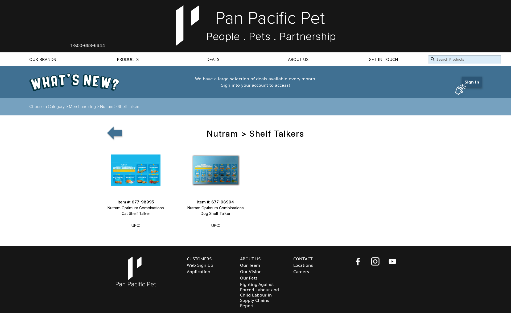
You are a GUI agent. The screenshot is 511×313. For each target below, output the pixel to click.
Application (198, 271)
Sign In (472, 82)
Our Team (250, 265)
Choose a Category (47, 107)
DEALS (213, 59)
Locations (303, 265)
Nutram (106, 107)
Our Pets (249, 278)
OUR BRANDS (42, 59)
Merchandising (82, 107)
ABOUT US (298, 59)
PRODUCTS (128, 59)
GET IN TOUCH (383, 59)
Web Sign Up (200, 265)
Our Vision (251, 271)
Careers (301, 271)
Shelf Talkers (129, 107)
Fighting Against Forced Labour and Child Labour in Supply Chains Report (259, 295)
